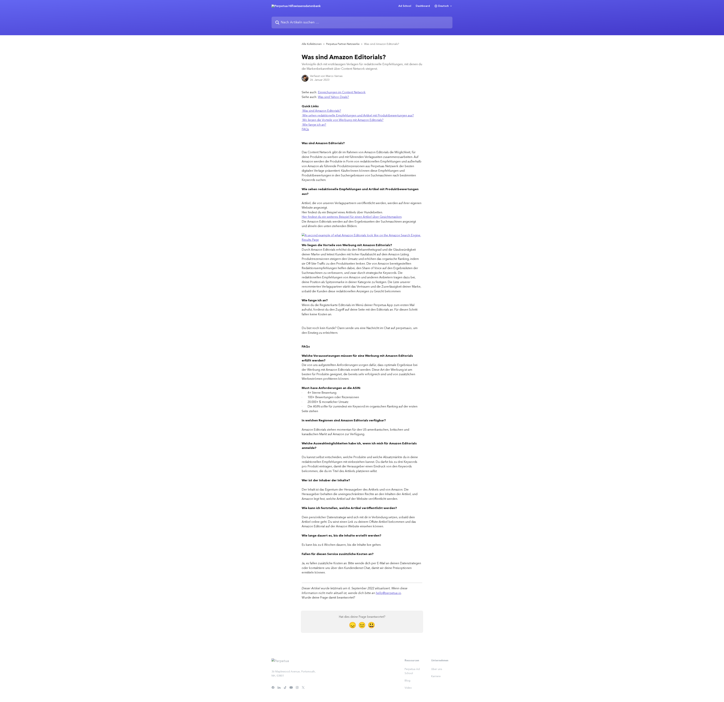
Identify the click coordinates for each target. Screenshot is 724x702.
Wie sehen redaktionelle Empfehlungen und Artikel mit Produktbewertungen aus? (358, 115)
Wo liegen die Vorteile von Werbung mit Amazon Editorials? (342, 120)
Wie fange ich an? (314, 124)
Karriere (436, 676)
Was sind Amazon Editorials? (321, 110)
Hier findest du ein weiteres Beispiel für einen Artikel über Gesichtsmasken (352, 217)
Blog (407, 680)
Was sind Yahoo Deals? (333, 97)
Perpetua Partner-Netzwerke (343, 44)
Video (408, 688)
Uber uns (436, 669)
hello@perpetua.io (388, 593)
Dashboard (423, 6)
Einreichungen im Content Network (342, 92)
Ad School (404, 6)
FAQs (305, 129)
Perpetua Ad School (412, 671)
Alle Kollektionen (312, 44)
